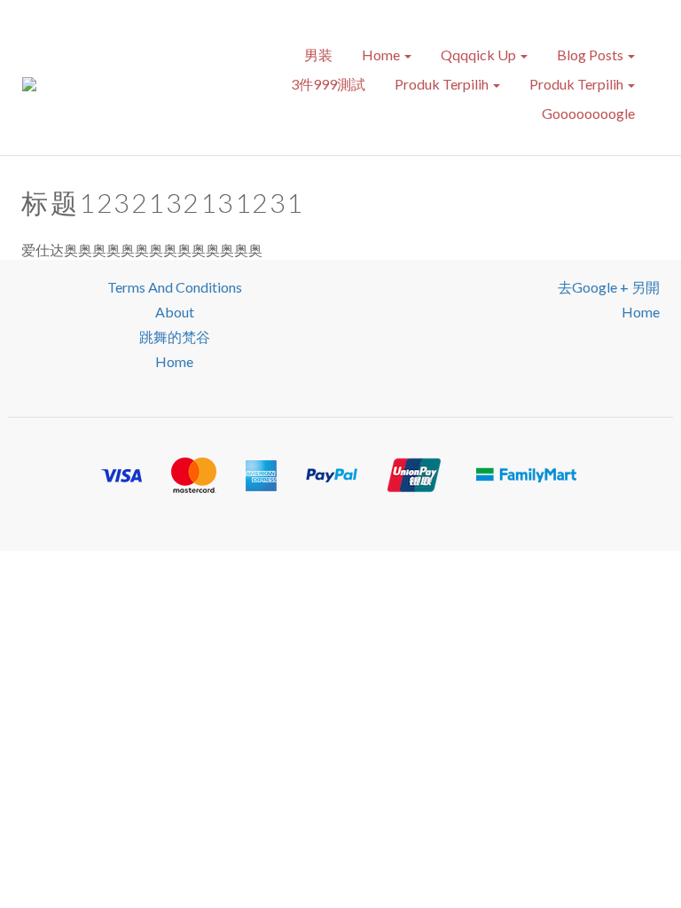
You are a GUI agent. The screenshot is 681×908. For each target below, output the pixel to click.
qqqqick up (480, 54)
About (174, 311)
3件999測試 (328, 83)
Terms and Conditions (174, 286)
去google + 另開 (609, 286)
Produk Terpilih (443, 83)
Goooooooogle (588, 113)
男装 (318, 54)
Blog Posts (591, 54)
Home (382, 54)
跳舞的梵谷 (174, 336)
